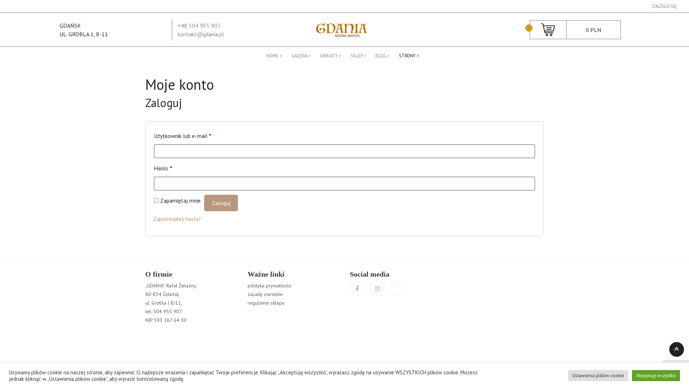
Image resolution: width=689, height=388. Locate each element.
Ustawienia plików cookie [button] (598, 376)
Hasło (163, 168)
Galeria (299, 56)
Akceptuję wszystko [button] (656, 376)
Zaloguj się (664, 6)
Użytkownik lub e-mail (182, 135)
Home (272, 56)
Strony (407, 56)
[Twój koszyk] (548, 29)
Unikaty (329, 56)
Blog (380, 56)
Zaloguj (221, 203)
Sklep (356, 56)
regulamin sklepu (266, 303)
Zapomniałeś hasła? (177, 218)
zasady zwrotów (265, 294)
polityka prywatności (269, 285)
